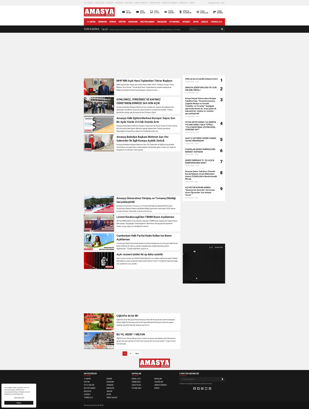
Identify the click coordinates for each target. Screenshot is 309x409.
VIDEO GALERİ (99, 3)
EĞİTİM (122, 22)
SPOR (195, 22)
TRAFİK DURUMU (154, 3)
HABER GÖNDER (160, 385)
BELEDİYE (87, 391)
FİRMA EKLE (136, 382)
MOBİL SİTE (136, 379)
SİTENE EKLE (183, 3)
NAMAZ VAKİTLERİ (141, 3)
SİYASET (186, 22)
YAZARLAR (119, 3)
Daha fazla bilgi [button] (19, 397)
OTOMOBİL (174, 22)
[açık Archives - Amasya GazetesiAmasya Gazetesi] (99, 12)
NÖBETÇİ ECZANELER (170, 3)
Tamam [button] (19, 403)
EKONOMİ (133, 22)
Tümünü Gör (219, 247)
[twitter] (198, 388)
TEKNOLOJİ (216, 22)
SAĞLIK (204, 22)
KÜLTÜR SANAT (147, 22)
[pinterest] (210, 388)
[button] (210, 244)
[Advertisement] (268, 55)
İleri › (137, 354)
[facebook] (194, 388)
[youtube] (206, 388)
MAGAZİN (162, 22)
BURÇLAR (110, 3)
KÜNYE (192, 3)
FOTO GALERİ (88, 3)
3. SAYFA (91, 22)
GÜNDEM (102, 22)
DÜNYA (112, 22)
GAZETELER (129, 3)
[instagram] (202, 388)
